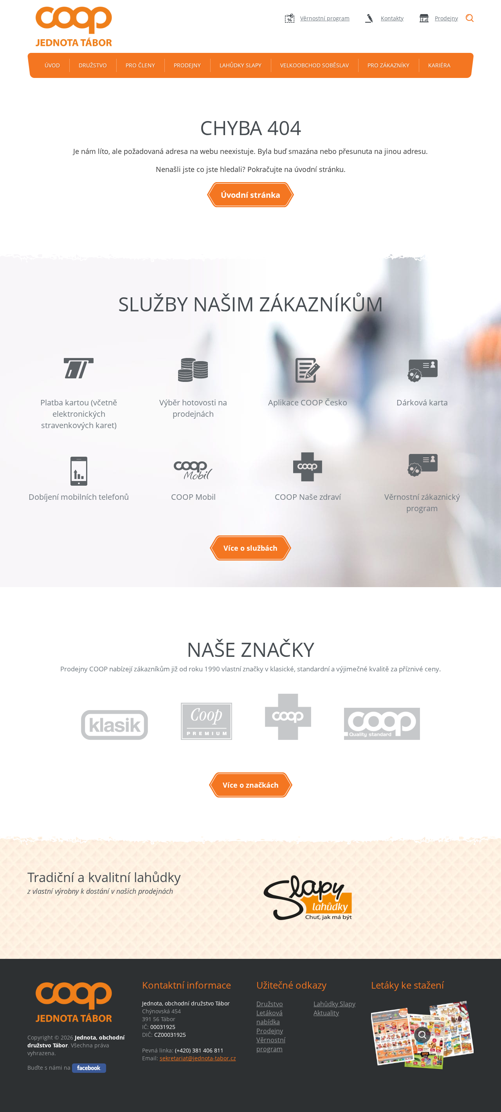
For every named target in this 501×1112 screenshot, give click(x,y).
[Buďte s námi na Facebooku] (89, 1067)
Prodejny (446, 18)
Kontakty (392, 18)
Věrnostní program (325, 18)
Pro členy (140, 65)
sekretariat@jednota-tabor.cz (198, 1058)
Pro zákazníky (388, 65)
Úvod (52, 65)
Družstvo (93, 65)
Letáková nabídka (269, 1017)
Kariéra (439, 65)
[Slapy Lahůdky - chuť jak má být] (307, 898)
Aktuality (326, 1013)
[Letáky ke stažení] (422, 1035)
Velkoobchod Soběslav (314, 65)
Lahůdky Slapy (240, 65)
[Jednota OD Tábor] (78, 26)
